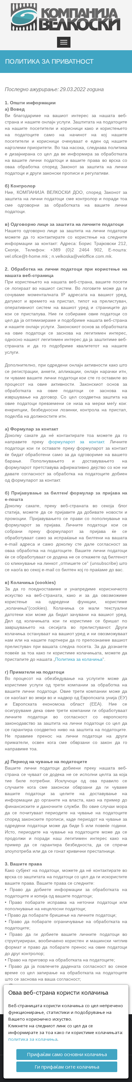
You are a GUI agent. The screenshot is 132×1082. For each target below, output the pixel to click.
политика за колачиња (32, 1039)
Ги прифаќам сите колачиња (67, 1066)
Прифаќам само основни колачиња (67, 1054)
